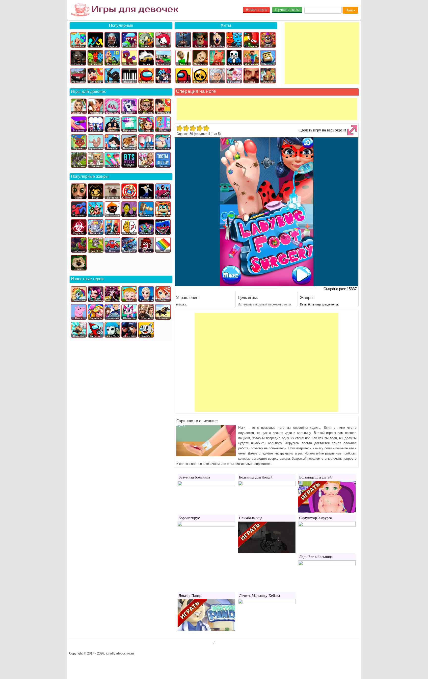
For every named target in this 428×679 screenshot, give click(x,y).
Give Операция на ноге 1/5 (179, 128)
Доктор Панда (190, 596)
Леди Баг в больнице (316, 557)
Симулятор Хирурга (315, 518)
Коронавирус (189, 518)
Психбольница (250, 518)
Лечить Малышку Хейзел (259, 596)
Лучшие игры (287, 9)
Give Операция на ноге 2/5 (186, 128)
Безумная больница (194, 477)
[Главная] (125, 9)
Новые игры (256, 9)
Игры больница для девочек (319, 304)
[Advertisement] (322, 53)
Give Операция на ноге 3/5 (192, 128)
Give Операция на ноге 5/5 (206, 128)
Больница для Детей (315, 477)
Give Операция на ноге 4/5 (199, 128)
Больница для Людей (255, 477)
